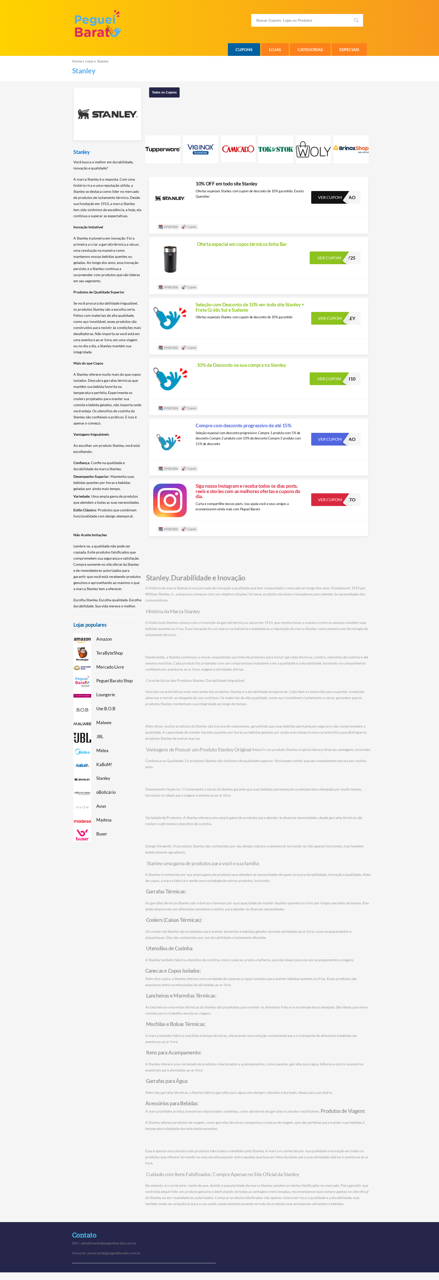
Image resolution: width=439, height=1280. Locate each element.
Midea (102, 750)
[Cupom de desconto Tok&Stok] (275, 149)
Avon (101, 806)
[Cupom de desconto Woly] (313, 149)
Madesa (104, 820)
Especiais (349, 49)
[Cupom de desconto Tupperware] (163, 149)
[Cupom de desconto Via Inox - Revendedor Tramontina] (200, 149)
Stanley (81, 152)
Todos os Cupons (164, 92)
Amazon (104, 639)
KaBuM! (104, 764)
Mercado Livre (110, 667)
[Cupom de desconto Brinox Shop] (351, 149)
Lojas (275, 49)
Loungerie (105, 694)
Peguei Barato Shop (114, 680)
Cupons (244, 49)
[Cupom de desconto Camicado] (238, 148)
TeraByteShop (109, 653)
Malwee (104, 722)
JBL (99, 736)
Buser (101, 833)
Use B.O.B (105, 708)
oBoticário (106, 792)
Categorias (310, 49)
